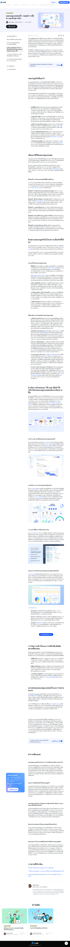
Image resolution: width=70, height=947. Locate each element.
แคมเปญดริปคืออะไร (12, 36)
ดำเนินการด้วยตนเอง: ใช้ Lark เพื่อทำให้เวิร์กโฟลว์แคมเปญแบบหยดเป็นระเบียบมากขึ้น (14, 49)
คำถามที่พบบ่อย (10, 66)
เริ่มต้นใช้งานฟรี (13, 789)
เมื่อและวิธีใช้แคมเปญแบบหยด (14, 39)
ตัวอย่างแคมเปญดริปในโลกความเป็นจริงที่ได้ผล (13, 43)
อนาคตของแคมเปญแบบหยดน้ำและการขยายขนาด (14, 60)
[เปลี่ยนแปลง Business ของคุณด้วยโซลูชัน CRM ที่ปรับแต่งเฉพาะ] (14, 922)
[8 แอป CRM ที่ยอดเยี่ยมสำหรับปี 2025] (40, 922)
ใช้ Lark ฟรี (11, 26)
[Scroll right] (62, 7)
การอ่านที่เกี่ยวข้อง (11, 69)
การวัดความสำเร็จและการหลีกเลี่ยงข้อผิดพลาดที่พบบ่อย (14, 55)
